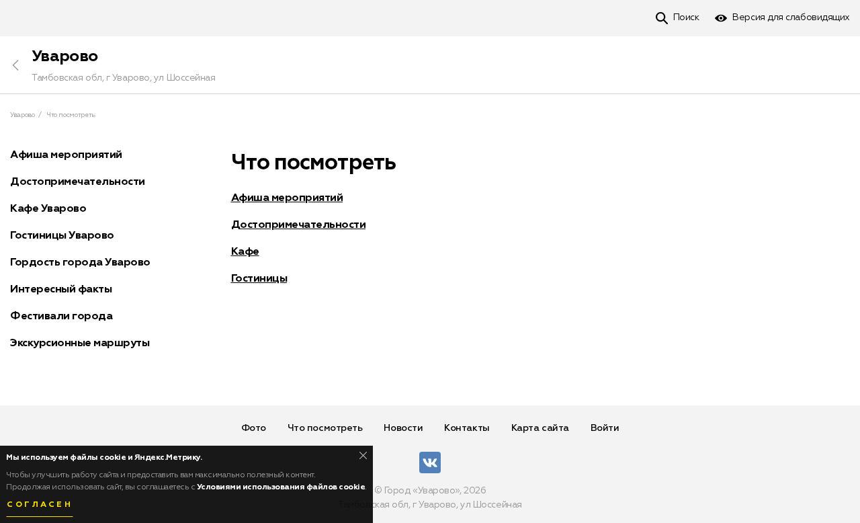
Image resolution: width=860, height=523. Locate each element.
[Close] (363, 455)
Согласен (40, 505)
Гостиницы (259, 279)
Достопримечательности (298, 225)
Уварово (64, 56)
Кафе (245, 252)
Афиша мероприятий (287, 198)
